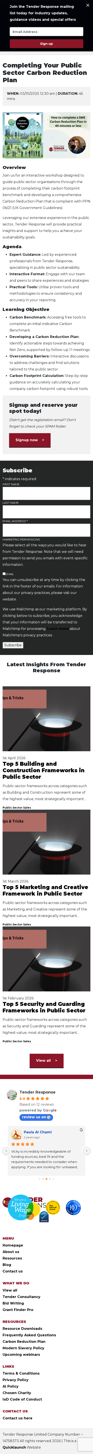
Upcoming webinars (21, 1355)
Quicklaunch (14, 1447)
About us (11, 1252)
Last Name (11, 502)
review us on (34, 1117)
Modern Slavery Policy (23, 1348)
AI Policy (11, 1386)
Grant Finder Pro (18, 1310)
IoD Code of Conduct (22, 1399)
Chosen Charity (17, 1393)
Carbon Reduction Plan (24, 1342)
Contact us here (17, 1418)
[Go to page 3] (50, 1179)
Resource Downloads (22, 1329)
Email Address (15, 521)
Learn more (58, 629)
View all (43, 1060)
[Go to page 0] (39, 1179)
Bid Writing (13, 1303)
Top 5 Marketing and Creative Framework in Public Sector (45, 890)
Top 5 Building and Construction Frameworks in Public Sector (44, 770)
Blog (7, 1265)
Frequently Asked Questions (29, 1335)
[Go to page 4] (53, 1179)
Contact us (13, 1271)
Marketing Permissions (21, 539)
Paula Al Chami (38, 1132)
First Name (11, 484)
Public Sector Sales (17, 807)
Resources (12, 1258)
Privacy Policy (16, 1380)
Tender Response (37, 1092)
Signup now (27, 440)
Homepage (13, 1245)
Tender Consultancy (21, 1297)
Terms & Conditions (21, 1373)
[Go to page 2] (46, 1179)
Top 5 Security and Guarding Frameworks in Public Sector (44, 1007)
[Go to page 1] (43, 1179)
